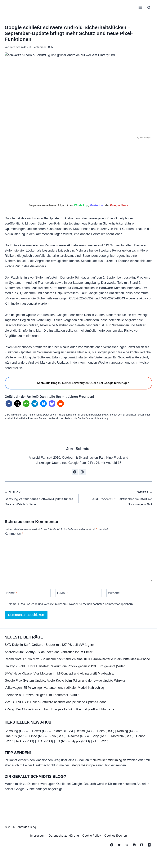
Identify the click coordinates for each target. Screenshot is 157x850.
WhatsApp (81, 205)
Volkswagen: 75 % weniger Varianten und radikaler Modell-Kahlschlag (54, 687)
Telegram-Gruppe (82, 765)
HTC (40, 741)
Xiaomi (58, 731)
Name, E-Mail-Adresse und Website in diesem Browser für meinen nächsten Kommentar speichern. (71, 604)
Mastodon (96, 205)
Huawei (35, 731)
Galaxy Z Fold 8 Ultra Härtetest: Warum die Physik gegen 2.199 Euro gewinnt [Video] (65, 666)
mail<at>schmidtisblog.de (108, 760)
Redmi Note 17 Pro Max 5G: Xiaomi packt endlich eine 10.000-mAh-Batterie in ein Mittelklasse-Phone (77, 659)
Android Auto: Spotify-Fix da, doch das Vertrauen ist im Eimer (48, 652)
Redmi (80, 731)
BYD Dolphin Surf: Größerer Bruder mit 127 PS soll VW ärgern (49, 645)
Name (11, 593)
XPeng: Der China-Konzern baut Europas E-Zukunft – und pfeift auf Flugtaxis (59, 709)
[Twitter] (119, 845)
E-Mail (63, 593)
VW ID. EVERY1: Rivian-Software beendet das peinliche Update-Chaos (55, 702)
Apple (76, 741)
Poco (101, 731)
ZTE (96, 741)
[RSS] (141, 845)
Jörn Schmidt (18, 47)
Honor (140, 736)
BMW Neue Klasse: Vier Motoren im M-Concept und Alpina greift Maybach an (60, 673)
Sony (95, 736)
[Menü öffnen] (140, 8)
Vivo (52, 736)
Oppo (33, 736)
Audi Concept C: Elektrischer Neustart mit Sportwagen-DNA (122, 498)
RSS (23, 731)
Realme (73, 736)
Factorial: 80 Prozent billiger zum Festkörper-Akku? (41, 695)
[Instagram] (149, 845)
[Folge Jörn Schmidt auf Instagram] (82, 472)
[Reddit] (134, 845)
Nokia (20, 741)
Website (114, 593)
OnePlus (11, 736)
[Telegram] (126, 845)
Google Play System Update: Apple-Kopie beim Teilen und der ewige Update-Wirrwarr (66, 680)
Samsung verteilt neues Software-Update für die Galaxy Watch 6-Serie (39, 498)
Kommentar (14, 533)
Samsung (11, 731)
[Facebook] (112, 845)
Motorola (117, 736)
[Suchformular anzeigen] (149, 7)
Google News (119, 205)
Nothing (122, 731)
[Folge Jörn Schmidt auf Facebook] (75, 472)
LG (58, 741)
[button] (9, 403)
